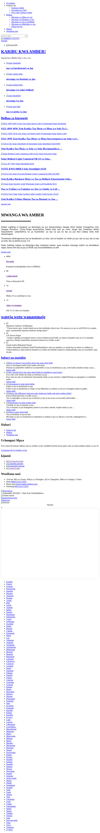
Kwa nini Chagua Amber (21, 12)
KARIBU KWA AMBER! (23, 51)
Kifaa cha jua (16, 26)
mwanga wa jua (14, 100)
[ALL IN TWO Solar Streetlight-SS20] (17, 164)
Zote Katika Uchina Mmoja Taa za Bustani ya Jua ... (29, 199)
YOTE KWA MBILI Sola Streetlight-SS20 (23, 168)
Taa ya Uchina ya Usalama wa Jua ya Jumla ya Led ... (30, 189)
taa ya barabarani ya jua (19, 68)
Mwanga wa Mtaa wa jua (21, 17)
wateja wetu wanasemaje (23, 316)
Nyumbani (10, 3)
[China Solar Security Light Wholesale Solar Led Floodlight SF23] (29, 184)
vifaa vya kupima (13, 305)
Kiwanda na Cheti (18, 10)
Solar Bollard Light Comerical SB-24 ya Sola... (26, 158)
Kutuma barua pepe (9, 498)
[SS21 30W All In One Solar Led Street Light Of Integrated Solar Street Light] (34, 134)
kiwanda (10, 261)
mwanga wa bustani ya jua (20, 79)
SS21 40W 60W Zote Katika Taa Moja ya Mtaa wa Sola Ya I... (34, 128)
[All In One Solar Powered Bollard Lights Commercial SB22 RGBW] (30, 174)
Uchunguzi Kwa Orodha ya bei (14, 450)
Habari (9, 29)
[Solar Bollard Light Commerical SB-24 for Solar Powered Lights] (29, 154)
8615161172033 (21, 486)
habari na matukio (13, 357)
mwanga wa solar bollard (20, 89)
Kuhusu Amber (17, 8)
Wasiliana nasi (12, 31)
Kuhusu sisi (11, 430)
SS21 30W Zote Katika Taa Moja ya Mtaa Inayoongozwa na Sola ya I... (39, 138)
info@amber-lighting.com (26, 484)
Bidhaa (9, 15)
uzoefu (9, 291)
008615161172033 (19, 482)
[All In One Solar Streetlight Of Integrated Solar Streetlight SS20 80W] (30, 144)
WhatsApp (5, 500)
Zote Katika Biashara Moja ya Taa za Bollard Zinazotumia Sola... (36, 179)
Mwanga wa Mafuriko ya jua (23, 24)
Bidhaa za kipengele (14, 118)
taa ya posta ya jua (16, 111)
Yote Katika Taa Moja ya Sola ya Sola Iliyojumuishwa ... (31, 148)
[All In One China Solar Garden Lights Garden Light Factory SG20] (29, 194)
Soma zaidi (10, 370)
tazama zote (6, 204)
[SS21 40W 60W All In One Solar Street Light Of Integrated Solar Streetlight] (33, 124)
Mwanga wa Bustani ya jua (22, 19)
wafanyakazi (11, 276)
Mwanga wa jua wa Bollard (22, 22)
